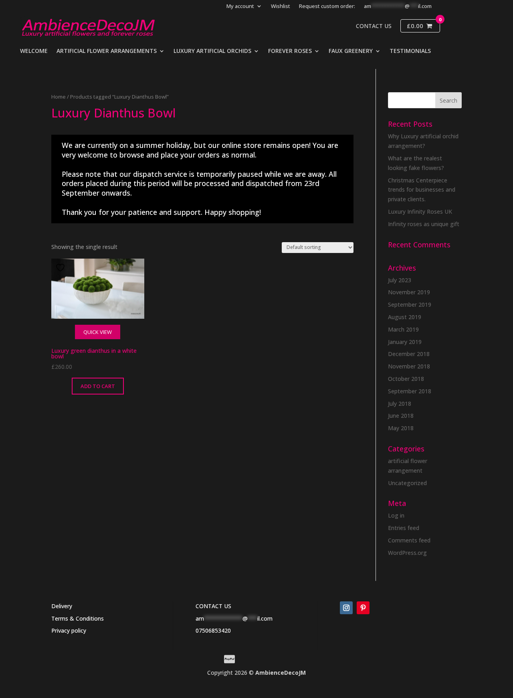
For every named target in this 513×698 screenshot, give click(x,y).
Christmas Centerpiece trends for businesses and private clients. (421, 189)
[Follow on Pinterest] (363, 607)
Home (58, 96)
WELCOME (34, 51)
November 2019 (409, 292)
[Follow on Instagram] (346, 607)
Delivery (61, 606)
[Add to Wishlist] (61, 268)
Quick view (97, 332)
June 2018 (401, 415)
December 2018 (409, 354)
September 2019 (409, 304)
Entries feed (403, 528)
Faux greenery (351, 51)
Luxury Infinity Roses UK (420, 211)
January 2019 (405, 342)
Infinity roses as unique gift (423, 224)
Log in (396, 515)
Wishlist (280, 6)
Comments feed (409, 540)
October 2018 (406, 378)
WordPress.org (407, 552)
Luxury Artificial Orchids (212, 51)
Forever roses (290, 51)
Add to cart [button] (98, 386)
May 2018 (401, 428)
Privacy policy (68, 630)
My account (240, 6)
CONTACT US (213, 606)
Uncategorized (407, 483)
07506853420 (213, 630)
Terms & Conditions (77, 618)
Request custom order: (327, 6)
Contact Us (374, 26)
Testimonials (410, 51)
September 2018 (409, 391)
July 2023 (399, 280)
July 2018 (399, 403)
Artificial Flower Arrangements (107, 51)
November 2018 (409, 366)
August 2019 (404, 317)
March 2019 (403, 329)
